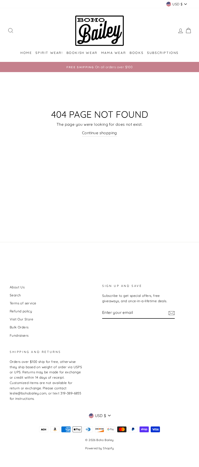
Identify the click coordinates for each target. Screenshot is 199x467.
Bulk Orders (19, 327)
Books (136, 53)
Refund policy (21, 311)
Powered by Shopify (99, 448)
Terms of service (23, 303)
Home (26, 53)
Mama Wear (113, 53)
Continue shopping (99, 132)
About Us (17, 287)
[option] (99, 67)
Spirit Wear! (49, 53)
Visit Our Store (21, 319)
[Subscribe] (171, 313)
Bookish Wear (82, 53)
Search (15, 295)
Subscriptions (163, 53)
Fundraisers (19, 335)
